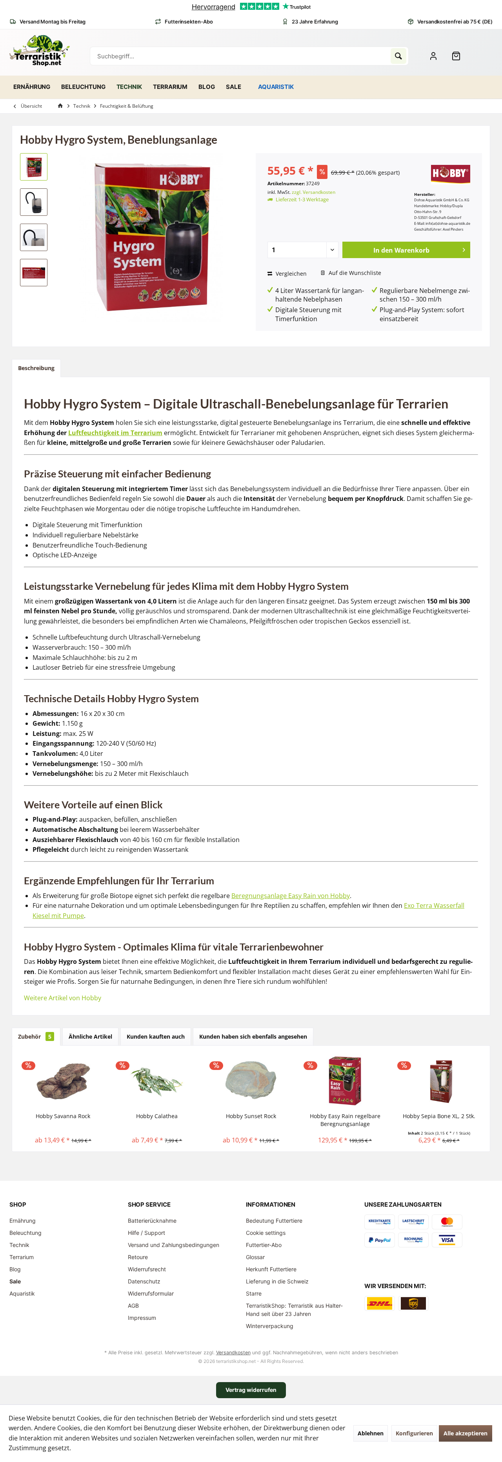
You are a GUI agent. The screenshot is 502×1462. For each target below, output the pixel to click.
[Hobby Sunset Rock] (251, 1081)
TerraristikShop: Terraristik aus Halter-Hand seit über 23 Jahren (294, 1309)
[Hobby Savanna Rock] (63, 1081)
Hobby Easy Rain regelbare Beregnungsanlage (345, 1120)
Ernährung (22, 1220)
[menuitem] (459, 56)
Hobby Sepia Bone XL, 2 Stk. (439, 1116)
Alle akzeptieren (465, 1433)
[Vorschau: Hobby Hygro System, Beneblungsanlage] (33, 167)
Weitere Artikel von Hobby (62, 998)
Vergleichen (290, 273)
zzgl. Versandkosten (313, 192)
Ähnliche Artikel (90, 1036)
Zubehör (34, 1036)
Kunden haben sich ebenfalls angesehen (253, 1036)
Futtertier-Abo (264, 1245)
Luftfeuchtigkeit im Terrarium (115, 432)
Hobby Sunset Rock (251, 1116)
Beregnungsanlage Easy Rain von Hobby (290, 895)
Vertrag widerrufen (251, 1389)
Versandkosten (233, 1352)
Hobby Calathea (157, 1116)
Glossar (255, 1257)
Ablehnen (371, 1433)
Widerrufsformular (151, 1293)
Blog (15, 1269)
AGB (133, 1305)
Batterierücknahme (152, 1220)
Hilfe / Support (146, 1232)
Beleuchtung (25, 1232)
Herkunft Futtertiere (271, 1269)
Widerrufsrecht (147, 1269)
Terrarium (21, 1257)
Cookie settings (266, 1232)
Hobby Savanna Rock (63, 1116)
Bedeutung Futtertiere (274, 1220)
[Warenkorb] (459, 56)
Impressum (142, 1317)
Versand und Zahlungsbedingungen (173, 1245)
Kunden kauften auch (156, 1036)
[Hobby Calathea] (157, 1081)
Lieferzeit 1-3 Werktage (302, 199)
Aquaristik (22, 1293)
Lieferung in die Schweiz (277, 1281)
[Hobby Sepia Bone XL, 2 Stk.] (439, 1081)
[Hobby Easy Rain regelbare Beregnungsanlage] (345, 1081)
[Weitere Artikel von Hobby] (450, 174)
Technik (19, 1245)
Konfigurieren (414, 1433)
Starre (254, 1293)
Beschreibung (36, 368)
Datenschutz (144, 1281)
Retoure (138, 1257)
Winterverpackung (269, 1326)
